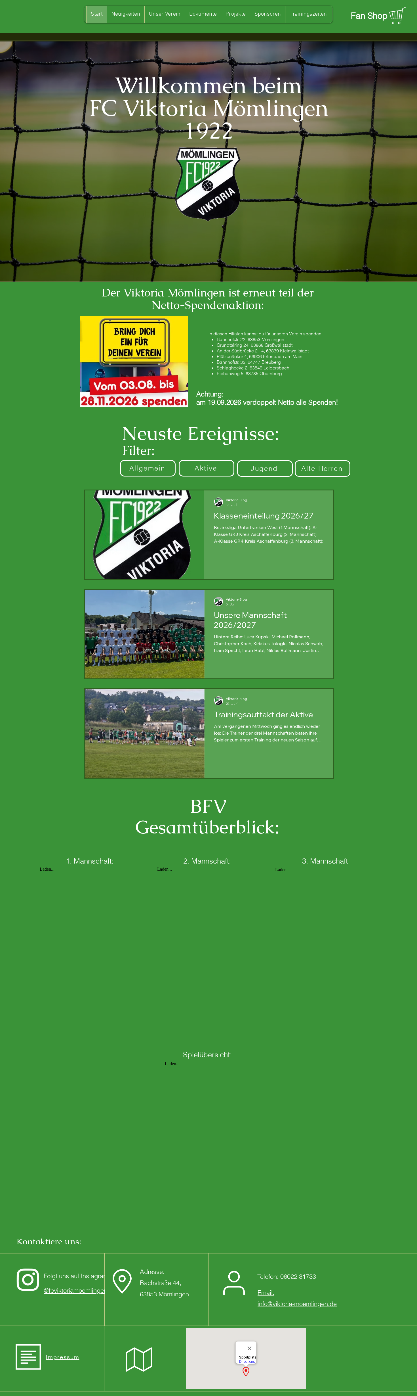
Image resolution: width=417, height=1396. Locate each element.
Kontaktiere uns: (48, 1241)
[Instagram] (28, 1279)
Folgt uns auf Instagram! (77, 1276)
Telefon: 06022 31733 (286, 1276)
